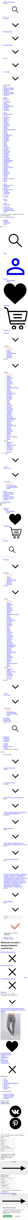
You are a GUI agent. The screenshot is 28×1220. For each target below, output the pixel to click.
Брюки (5, 126)
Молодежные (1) (8, 884)
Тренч (5, 177)
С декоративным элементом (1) (12, 813)
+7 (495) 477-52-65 (9, 217)
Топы (5, 142)
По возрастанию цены (16, 1008)
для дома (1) (23, 881)
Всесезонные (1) (8, 844)
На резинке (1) (17, 884)
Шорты (6, 170)
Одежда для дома (8, 167)
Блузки (5, 132)
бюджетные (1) (15, 881)
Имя (2, 1137)
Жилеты (6, 168)
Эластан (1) (14, 797)
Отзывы (6, 1081)
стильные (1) (17, 878)
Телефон (3, 1182)
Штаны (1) (7, 768)
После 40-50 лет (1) (9, 874)
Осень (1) (6, 843)
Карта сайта (7, 1087)
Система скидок (5, 1063)
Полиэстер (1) (7, 797)
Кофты (5, 121)
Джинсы (6, 122)
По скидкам (20, 1010)
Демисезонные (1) (18, 844)
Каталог (6, 220)
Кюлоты (6, 175)
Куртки (6, 146)
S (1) (5, 782)
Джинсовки (7, 152)
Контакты (6, 95)
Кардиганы (7, 150)
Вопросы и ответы (9, 89)
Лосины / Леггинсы (9, 178)
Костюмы (6, 140)
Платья (5, 118)
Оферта (6, 1088)
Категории (6, 737)
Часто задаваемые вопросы (11, 1083)
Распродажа (7, 101)
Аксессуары (7, 204)
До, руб (6, 918)
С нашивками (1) (20, 875)
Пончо (5, 181)
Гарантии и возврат (9, 93)
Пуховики (6, 157)
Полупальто (7, 173)
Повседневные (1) (14, 859)
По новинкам (13, 1010)
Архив (5, 1086)
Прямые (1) (24, 874)
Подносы (6, 107)
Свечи (5, 103)
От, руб (6, 916)
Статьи (5, 1080)
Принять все (7, 1216)
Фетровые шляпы (8, 160)
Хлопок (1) (21, 797)
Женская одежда (8, 114)
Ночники (6, 108)
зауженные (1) (8, 882)
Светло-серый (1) (14, 812)
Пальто (5, 164)
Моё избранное (11, 280)
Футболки (6, 124)
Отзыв (3, 1150)
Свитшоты (6, 154)
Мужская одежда (8, 185)
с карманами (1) (16, 882)
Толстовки (6, 147)
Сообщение (4, 1185)
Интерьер (6, 99)
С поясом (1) (17, 874)
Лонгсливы (7, 159)
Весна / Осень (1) (18, 843)
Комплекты (7, 125)
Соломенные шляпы (9, 210)
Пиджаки (6, 163)
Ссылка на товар (5, 1147)
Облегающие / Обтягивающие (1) (12, 886)
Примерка (6, 90)
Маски (5, 211)
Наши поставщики (9, 88)
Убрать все (3, 992)
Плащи (5, 174)
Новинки (6, 100)
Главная (6, 743)
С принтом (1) (22, 812)
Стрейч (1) (13, 877)
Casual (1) (6, 859)
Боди (5, 180)
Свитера (6, 153)
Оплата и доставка (9, 92)
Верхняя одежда (8, 135)
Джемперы (6, 119)
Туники (6, 149)
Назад (5, 97)
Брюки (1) (12, 768)
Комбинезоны (7, 161)
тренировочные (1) (9, 878)
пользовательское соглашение (8, 1193)
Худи (5, 143)
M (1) (8, 782)
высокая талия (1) (19, 879)
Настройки (17, 1216)
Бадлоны (6, 138)
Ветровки (6, 171)
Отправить (14, 1161)
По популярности (5, 1008)
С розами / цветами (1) (10, 875)
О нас (5, 86)
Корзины (6, 104)
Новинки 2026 (7, 720)
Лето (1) (25, 844)
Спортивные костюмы (10, 129)
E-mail (3, 1144)
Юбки (5, 131)
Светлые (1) (7, 877)
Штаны (6, 128)
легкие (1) (23, 882)
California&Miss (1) (9, 901)
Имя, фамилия (5, 1176)
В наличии (6, 717)
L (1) (11, 782)
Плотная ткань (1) (18, 886)
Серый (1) (6, 812)
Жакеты (6, 156)
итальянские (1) (9, 879)
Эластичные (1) (20, 877)
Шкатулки (6, 110)
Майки (5, 145)
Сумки (5, 200)
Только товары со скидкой (11, 933)
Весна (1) (11, 843)
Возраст (3, 1141)
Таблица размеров (8, 1096)
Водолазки (6, 136)
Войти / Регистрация (9, 2)
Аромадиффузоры (8, 106)
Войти (8, 281)
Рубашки (6, 133)
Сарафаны (6, 139)
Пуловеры (6, 166)
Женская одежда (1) (9, 828)
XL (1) (14, 782)
